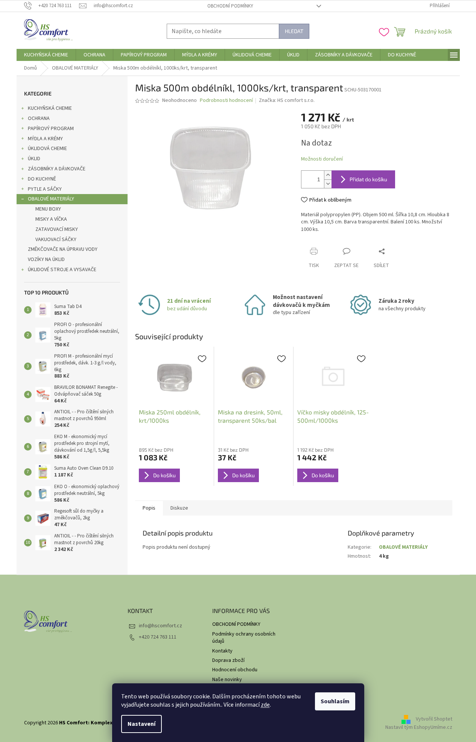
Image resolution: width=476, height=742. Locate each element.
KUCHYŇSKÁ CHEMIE (50, 108)
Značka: (287, 100)
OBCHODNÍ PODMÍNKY (230, 6)
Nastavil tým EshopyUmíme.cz (418, 727)
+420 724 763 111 (157, 637)
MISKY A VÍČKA (51, 219)
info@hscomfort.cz (160, 626)
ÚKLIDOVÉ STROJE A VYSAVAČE (62, 269)
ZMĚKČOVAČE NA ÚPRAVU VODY (62, 249)
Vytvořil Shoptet (434, 719)
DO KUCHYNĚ (42, 179)
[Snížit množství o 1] (328, 183)
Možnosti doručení (322, 159)
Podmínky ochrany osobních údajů (243, 637)
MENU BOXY (48, 209)
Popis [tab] (149, 508)
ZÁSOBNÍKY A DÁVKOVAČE (56, 169)
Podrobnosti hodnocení (226, 100)
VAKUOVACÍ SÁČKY (55, 239)
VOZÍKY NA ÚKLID (46, 259)
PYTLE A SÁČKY (45, 189)
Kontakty (222, 651)
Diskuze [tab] (179, 508)
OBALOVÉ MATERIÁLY (51, 199)
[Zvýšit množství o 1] (328, 175)
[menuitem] (46, 55)
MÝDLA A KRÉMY (45, 139)
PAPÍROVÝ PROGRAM (51, 128)
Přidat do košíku (368, 179)
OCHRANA (39, 118)
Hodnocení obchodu (234, 670)
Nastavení (141, 724)
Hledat (294, 31)
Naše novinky (227, 679)
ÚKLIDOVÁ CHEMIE (47, 148)
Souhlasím (335, 701)
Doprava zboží (228, 660)
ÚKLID (34, 158)
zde (265, 705)
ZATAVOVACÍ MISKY (56, 229)
